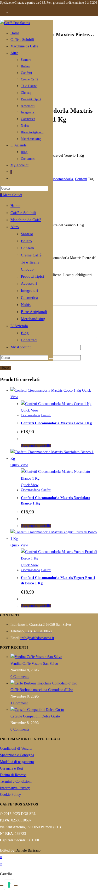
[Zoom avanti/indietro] (2, 885)
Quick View (29, 410)
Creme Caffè (31, 255)
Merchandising (33, 319)
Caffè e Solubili (23, 213)
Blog (25, 333)
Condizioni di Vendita (16, 748)
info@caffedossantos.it (37, 638)
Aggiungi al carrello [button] (36, 445)
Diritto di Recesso (13, 775)
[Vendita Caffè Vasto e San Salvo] (36, 657)
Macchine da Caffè (25, 220)
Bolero (26, 241)
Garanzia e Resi (11, 768)
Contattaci (29, 340)
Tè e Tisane (30, 262)
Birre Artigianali (34, 312)
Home (15, 206)
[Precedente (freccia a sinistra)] (2, 891)
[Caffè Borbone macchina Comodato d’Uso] (43, 683)
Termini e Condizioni (16, 781)
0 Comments (19, 677)
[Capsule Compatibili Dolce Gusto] (37, 710)
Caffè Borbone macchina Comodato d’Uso (41, 690)
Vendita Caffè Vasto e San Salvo (34, 664)
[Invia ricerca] (51, 358)
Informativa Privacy (15, 788)
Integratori (29, 290)
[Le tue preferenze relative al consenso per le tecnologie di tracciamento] (9, 885)
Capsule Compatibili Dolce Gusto (35, 716)
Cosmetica (29, 297)
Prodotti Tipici (32, 276)
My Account (20, 347)
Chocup (27, 269)
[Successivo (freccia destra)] (6, 891)
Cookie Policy (10, 795)
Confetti (27, 248)
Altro (14, 227)
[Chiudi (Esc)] (16, 885)
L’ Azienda (19, 326)
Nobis (26, 305)
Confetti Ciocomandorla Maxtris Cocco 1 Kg (56, 423)
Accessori (29, 283)
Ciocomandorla (61, 179)
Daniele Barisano (28, 850)
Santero (27, 234)
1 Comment (19, 703)
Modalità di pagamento (17, 762)
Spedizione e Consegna (17, 755)
